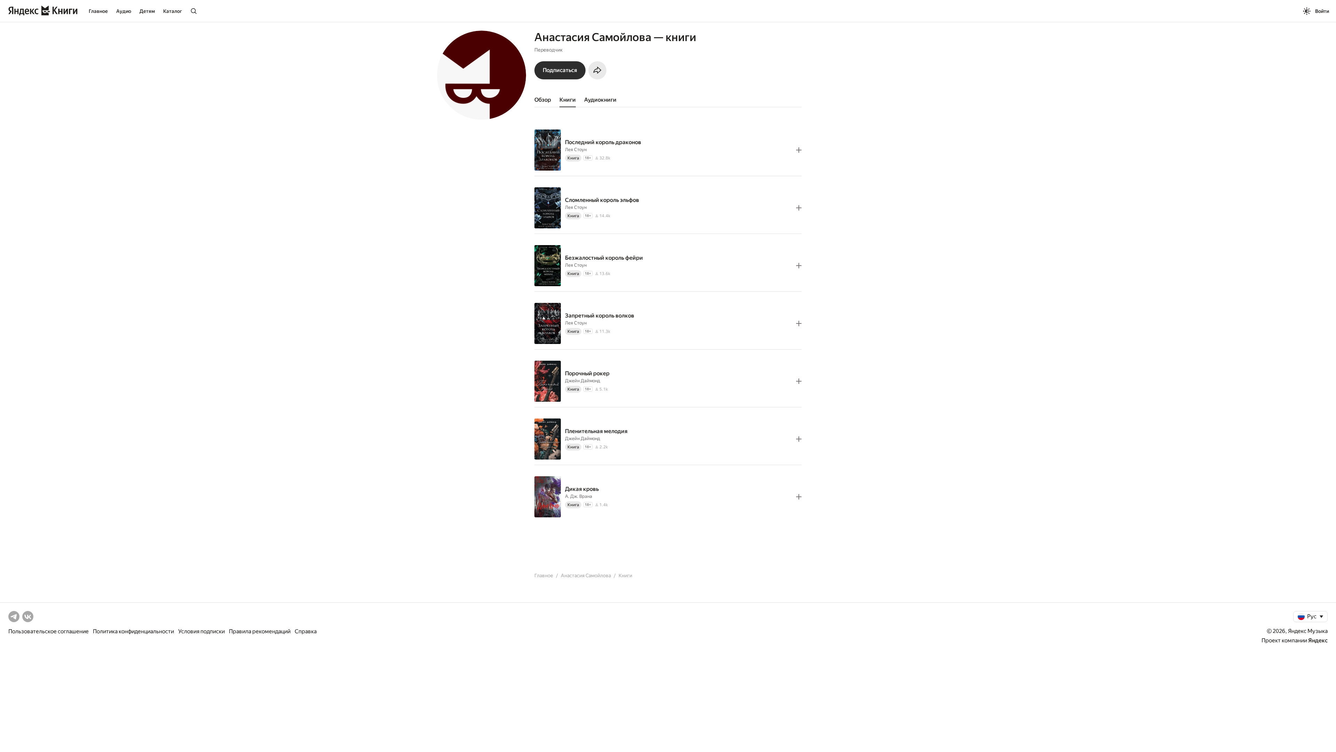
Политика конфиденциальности (133, 631)
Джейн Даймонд (582, 380)
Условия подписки (201, 631)
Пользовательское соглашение (48, 631)
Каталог (172, 11)
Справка (306, 631)
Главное (98, 11)
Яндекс (1318, 640)
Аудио (123, 11)
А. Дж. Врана (578, 496)
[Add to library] (799, 150)
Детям (147, 11)
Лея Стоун (576, 149)
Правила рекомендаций (260, 631)
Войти (1322, 11)
